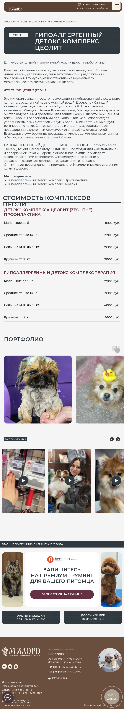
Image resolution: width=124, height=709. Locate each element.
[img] (4, 666)
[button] (62, 594)
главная (10, 21)
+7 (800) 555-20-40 (94, 4)
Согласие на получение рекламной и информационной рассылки (22, 692)
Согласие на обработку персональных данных (16, 703)
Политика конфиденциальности (15, 699)
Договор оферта (12, 682)
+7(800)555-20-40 (70, 666)
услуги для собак (33, 21)
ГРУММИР (58, 678)
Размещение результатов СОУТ (21, 685)
